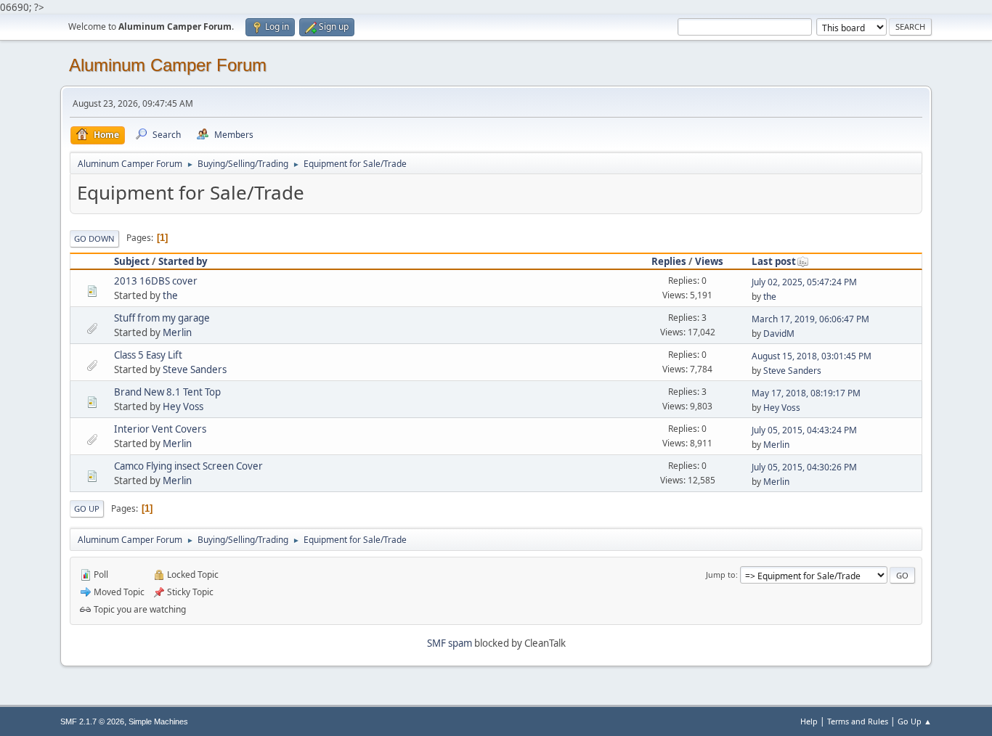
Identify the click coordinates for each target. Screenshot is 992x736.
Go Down (94, 238)
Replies (668, 261)
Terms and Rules (857, 721)
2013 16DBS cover (156, 280)
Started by (183, 261)
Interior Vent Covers (160, 429)
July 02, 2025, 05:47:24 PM (804, 282)
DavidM (778, 333)
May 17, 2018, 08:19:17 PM (806, 393)
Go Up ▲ (915, 721)
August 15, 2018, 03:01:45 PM (811, 356)
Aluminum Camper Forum (168, 65)
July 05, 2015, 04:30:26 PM (804, 467)
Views (709, 261)
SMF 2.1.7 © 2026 (92, 721)
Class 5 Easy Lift (148, 354)
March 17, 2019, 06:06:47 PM (810, 319)
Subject (132, 261)
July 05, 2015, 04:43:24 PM (804, 430)
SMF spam (449, 643)
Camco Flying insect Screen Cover (188, 466)
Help (809, 721)
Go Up (86, 508)
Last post (774, 261)
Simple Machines (158, 721)
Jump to (721, 574)
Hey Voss (183, 406)
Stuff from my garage (162, 317)
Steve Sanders (195, 369)
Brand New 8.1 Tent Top (167, 391)
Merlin (177, 332)
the (170, 295)
